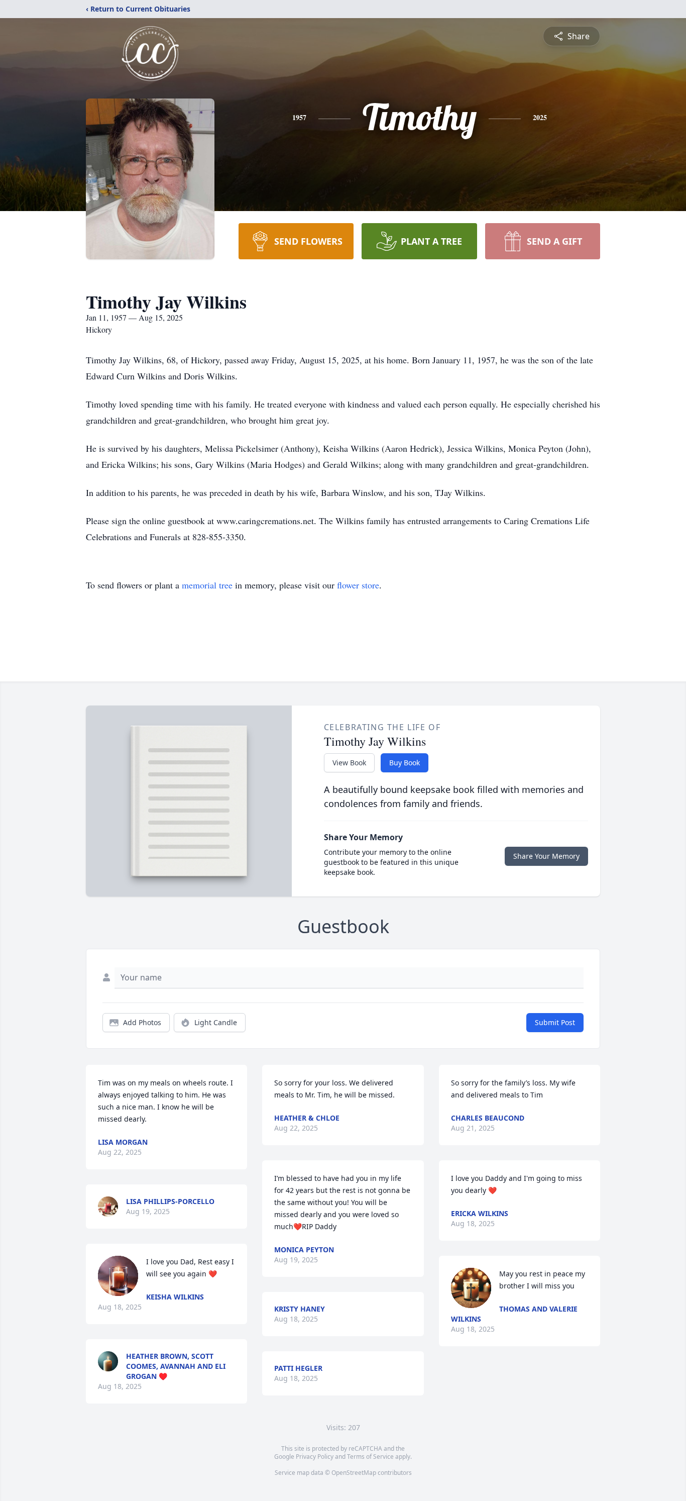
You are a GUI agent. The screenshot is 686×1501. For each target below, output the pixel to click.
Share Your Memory (546, 856)
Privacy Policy (314, 1456)
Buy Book (404, 762)
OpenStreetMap (353, 1472)
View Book (349, 762)
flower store (358, 585)
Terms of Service (370, 1456)
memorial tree (207, 585)
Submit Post (555, 1022)
